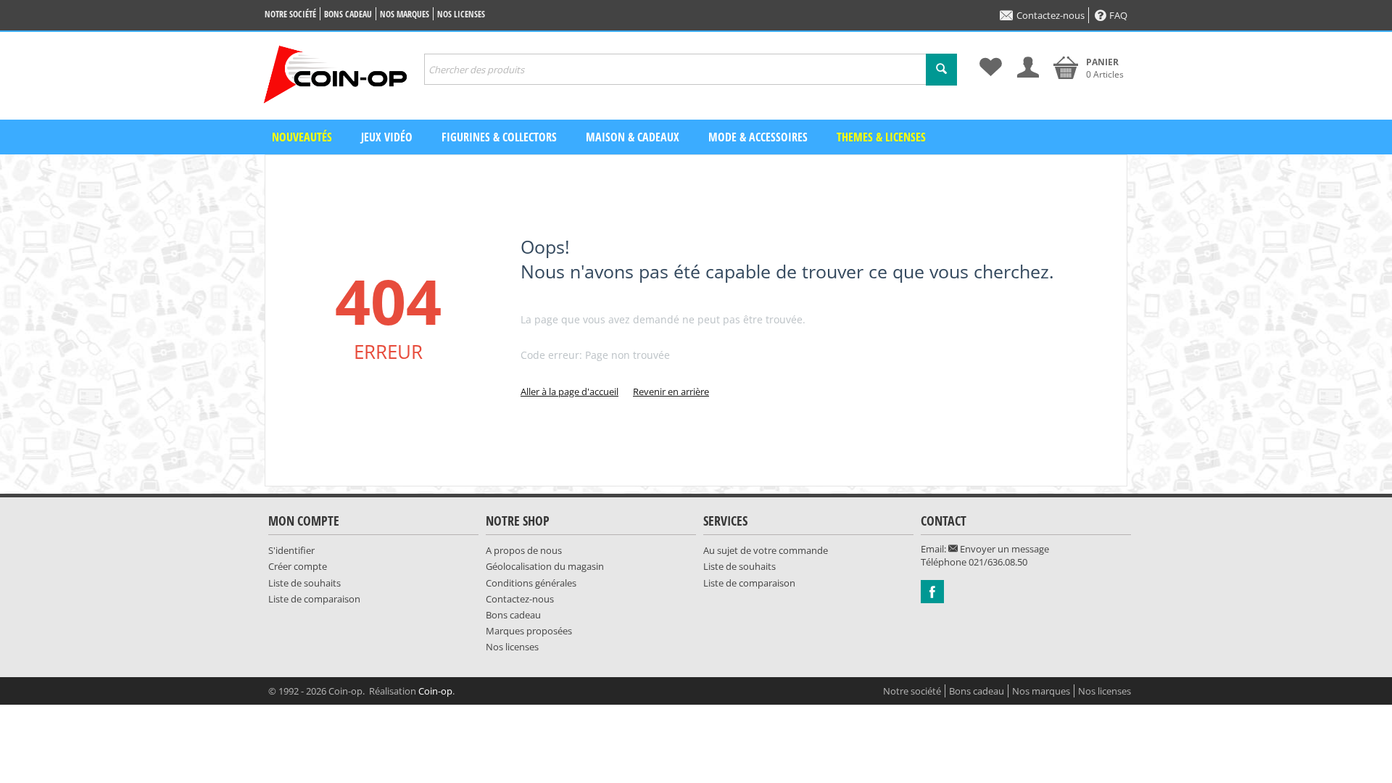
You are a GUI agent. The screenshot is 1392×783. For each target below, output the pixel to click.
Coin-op (435, 690)
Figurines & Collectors (499, 137)
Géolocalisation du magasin (545, 566)
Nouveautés (302, 137)
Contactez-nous (1050, 15)
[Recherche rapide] (941, 70)
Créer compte (297, 566)
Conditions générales (531, 582)
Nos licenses (461, 14)
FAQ (1118, 15)
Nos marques (404, 14)
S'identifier (291, 550)
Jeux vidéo (387, 137)
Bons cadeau (348, 14)
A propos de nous (524, 550)
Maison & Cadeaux (632, 137)
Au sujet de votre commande (765, 550)
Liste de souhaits (304, 582)
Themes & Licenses (881, 137)
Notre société (290, 14)
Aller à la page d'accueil (569, 391)
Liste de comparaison (314, 598)
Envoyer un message (1003, 548)
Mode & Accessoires (758, 137)
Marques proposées (529, 630)
